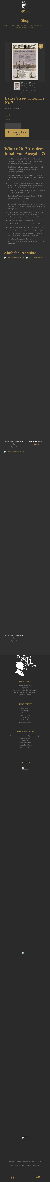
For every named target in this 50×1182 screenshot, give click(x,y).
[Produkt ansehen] (21, 263)
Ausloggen (25, 717)
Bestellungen (25, 710)
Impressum (25, 688)
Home (6, 25)
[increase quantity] (18, 125)
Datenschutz (19, 1165)
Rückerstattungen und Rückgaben (25, 692)
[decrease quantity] (7, 125)
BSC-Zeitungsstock (35, 442)
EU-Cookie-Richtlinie (25, 694)
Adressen (25, 713)
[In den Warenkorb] (21, 259)
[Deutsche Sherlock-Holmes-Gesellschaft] (25, 4)
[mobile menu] (47, 5)
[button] (40, 46)
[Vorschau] (21, 266)
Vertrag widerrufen (25, 722)
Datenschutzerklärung (25, 685)
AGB (11, 1165)
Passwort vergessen (25, 715)
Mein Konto (25, 708)
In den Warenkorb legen (17, 133)
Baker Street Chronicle (19, 25)
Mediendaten (25, 720)
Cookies (28, 1165)
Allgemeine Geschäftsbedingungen (25, 690)
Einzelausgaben (36, 25)
